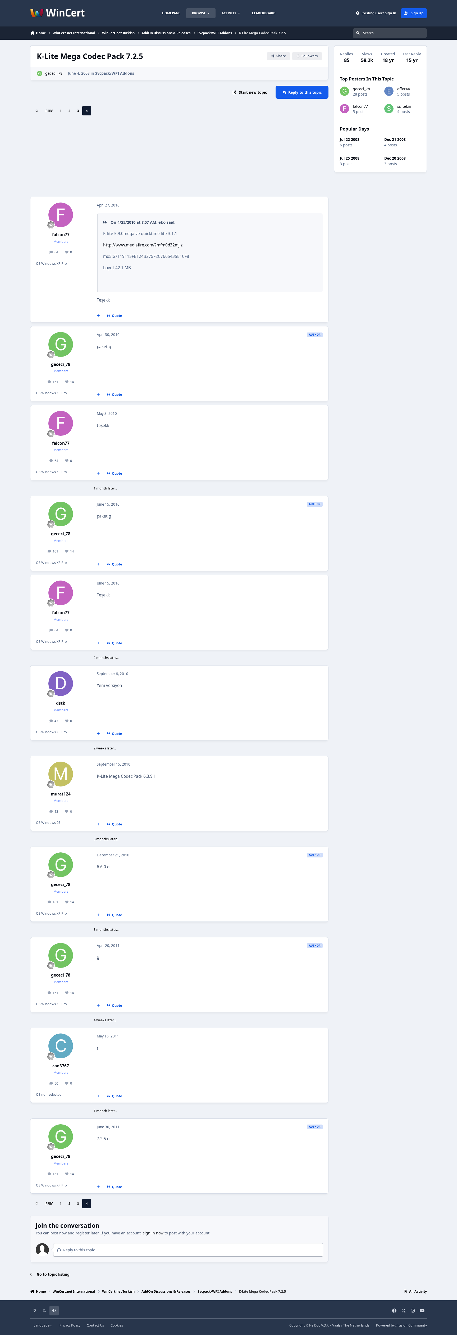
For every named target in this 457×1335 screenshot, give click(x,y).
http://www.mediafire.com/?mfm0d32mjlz (142, 245)
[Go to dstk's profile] (60, 683)
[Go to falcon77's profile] (60, 215)
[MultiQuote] (98, 316)
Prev (49, 111)
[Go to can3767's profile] (60, 1045)
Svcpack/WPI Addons (114, 73)
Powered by (401, 1325)
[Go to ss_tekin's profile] (389, 108)
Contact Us (95, 1325)
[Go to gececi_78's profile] (39, 73)
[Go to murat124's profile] (60, 774)
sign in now (153, 1232)
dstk (60, 703)
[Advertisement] (179, 157)
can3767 (60, 1066)
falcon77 (61, 234)
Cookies (117, 1325)
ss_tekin (404, 106)
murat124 (61, 794)
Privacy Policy (70, 1325)
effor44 (403, 88)
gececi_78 (53, 73)
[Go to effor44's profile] (389, 91)
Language (42, 1325)
